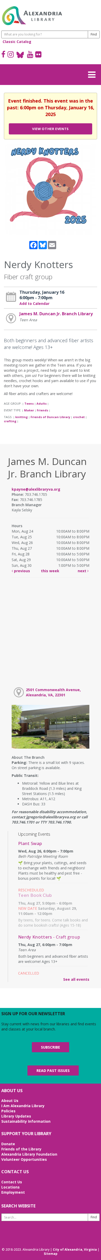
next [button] (82, 570)
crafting (10, 421)
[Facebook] (3, 55)
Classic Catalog (17, 41)
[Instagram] (11, 55)
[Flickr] (38, 55)
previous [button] (21, 570)
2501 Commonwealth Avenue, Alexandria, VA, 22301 (53, 692)
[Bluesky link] (20, 55)
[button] (93, 74)
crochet (79, 417)
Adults (42, 403)
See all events (76, 979)
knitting (21, 417)
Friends (43, 410)
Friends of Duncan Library (50, 417)
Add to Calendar (34, 303)
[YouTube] (30, 55)
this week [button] (50, 570)
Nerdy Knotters (49, 937)
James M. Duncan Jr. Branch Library (56, 314)
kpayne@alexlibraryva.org (36, 489)
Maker (29, 410)
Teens (29, 403)
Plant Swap (30, 843)
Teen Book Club (35, 895)
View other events (50, 128)
